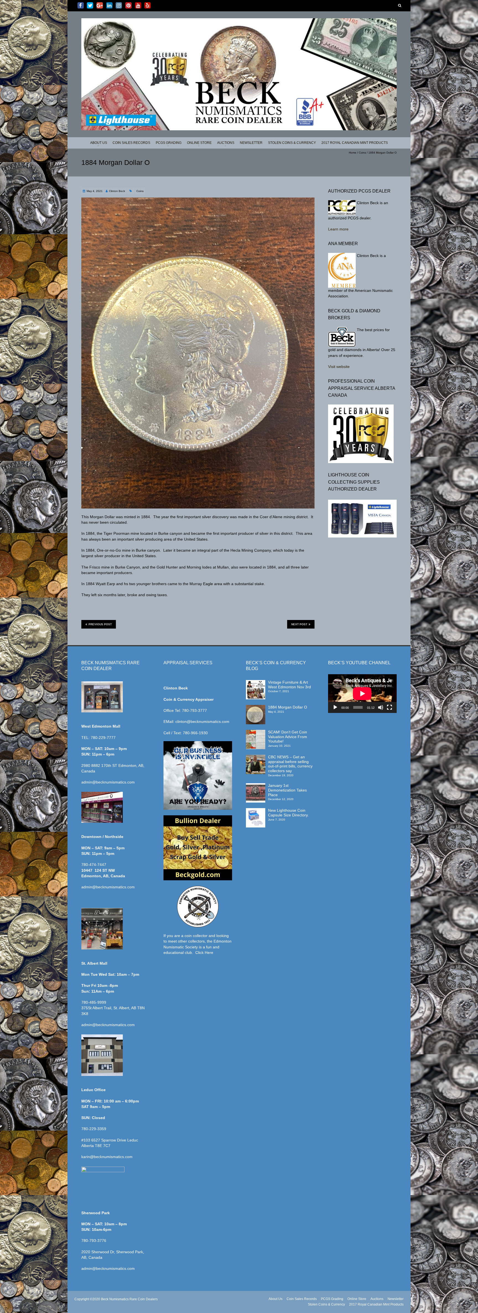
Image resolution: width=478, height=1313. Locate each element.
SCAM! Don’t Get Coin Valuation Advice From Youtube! (287, 737)
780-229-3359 (93, 1129)
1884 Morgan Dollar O (287, 707)
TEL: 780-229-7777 (98, 737)
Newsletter (251, 143)
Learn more (338, 229)
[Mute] (380, 707)
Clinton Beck (117, 191)
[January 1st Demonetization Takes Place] (255, 785)
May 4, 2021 (95, 191)
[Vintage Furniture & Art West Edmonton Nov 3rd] (255, 682)
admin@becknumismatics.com (108, 782)
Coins (362, 152)
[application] (362, 693)
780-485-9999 (93, 1002)
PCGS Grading (168, 143)
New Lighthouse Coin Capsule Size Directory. (288, 812)
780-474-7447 (93, 864)
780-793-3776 (93, 1240)
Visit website (339, 366)
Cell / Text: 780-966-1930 (185, 733)
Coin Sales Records (131, 143)
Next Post (299, 624)
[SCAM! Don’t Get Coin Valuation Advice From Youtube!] (255, 732)
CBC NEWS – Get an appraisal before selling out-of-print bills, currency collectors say (290, 764)
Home (352, 152)
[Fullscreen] (389, 707)
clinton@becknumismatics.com (202, 721)
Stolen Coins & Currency (292, 143)
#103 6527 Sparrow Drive (104, 1140)
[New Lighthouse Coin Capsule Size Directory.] (255, 810)
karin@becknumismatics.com (107, 1156)
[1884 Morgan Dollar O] (255, 707)
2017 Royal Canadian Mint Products (354, 143)
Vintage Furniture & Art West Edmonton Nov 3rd (289, 684)
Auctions (225, 143)
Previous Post (100, 624)
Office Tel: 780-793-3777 (185, 710)
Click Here (204, 952)
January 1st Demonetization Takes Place (287, 790)
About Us (98, 143)
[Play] (335, 707)
